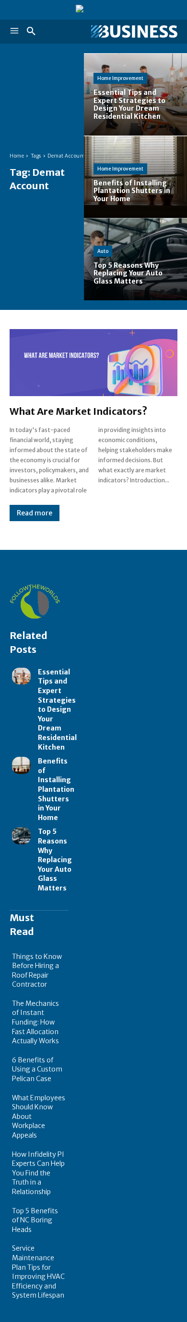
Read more (34, 513)
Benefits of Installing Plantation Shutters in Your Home (56, 789)
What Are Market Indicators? (78, 411)
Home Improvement (120, 78)
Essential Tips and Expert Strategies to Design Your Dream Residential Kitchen (57, 710)
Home (17, 156)
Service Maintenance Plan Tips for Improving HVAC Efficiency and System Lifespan (38, 1271)
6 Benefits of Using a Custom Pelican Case (37, 1069)
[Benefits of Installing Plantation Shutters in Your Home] (135, 177)
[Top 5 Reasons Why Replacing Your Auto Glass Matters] (135, 259)
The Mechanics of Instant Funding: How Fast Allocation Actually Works (35, 1022)
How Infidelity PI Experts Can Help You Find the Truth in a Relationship (38, 1173)
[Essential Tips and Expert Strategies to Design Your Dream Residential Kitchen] (135, 94)
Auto (102, 251)
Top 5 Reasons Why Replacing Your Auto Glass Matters (55, 859)
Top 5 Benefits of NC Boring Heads (35, 1220)
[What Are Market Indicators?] (93, 362)
